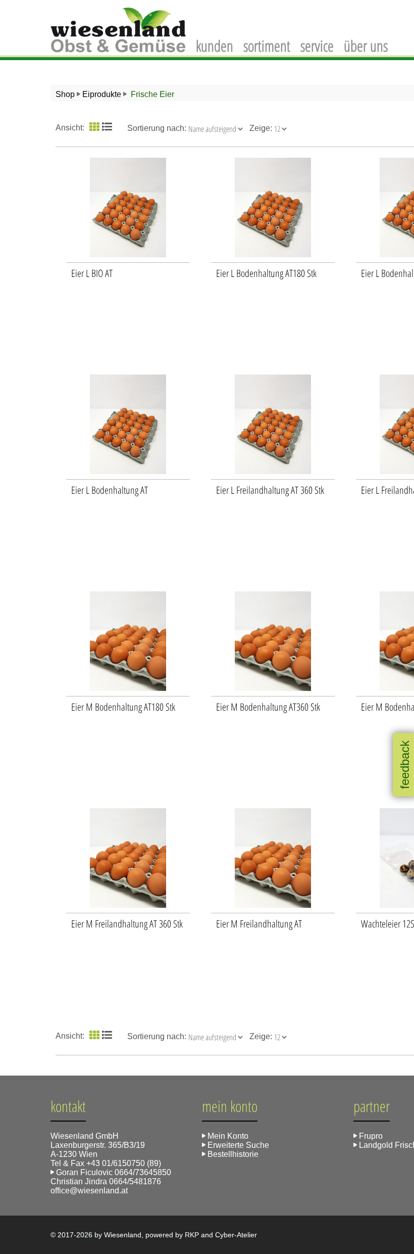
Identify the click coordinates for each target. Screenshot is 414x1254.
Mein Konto (226, 1136)
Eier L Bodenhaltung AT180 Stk (266, 273)
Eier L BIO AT (92, 273)
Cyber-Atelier (236, 1235)
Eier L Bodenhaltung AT (109, 490)
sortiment (266, 45)
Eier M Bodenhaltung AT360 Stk (268, 707)
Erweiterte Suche (237, 1145)
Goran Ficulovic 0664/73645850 (112, 1172)
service (317, 45)
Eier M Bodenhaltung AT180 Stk (123, 707)
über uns (366, 45)
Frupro (370, 1136)
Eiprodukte (101, 94)
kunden (214, 45)
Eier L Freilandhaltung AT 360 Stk (270, 490)
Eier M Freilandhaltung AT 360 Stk (127, 924)
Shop (65, 94)
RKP (192, 1235)
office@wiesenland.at (89, 1190)
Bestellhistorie (231, 1154)
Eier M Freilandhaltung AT (259, 924)
